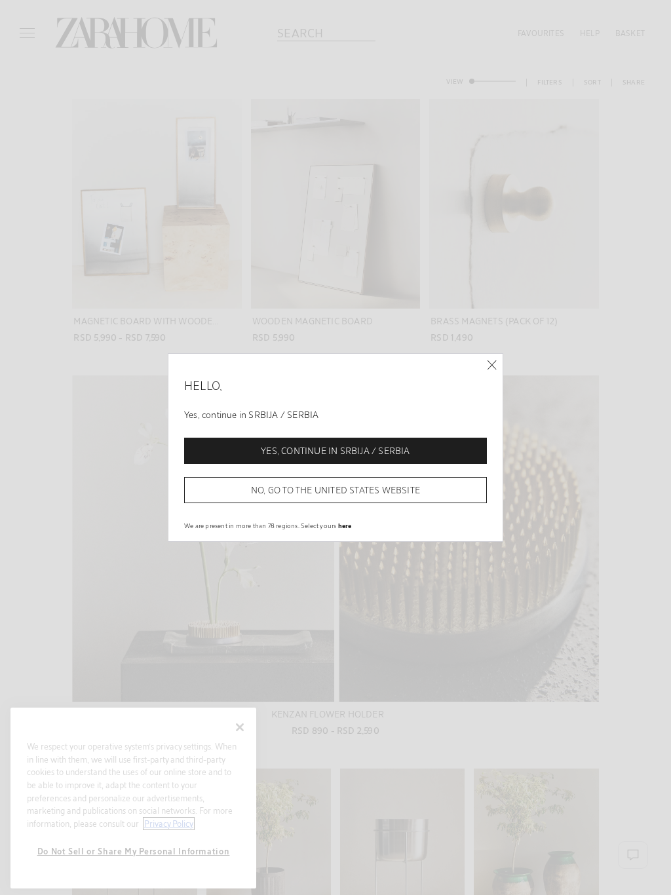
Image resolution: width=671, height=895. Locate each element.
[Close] (491, 365)
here (345, 525)
